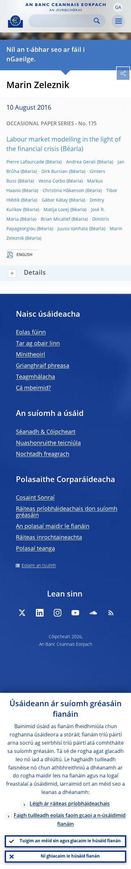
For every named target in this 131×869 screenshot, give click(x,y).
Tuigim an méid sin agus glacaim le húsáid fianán (70, 841)
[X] (22, 612)
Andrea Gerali (81, 162)
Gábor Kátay (55, 200)
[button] (118, 7)
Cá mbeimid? (33, 388)
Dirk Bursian (54, 171)
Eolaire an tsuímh (39, 565)
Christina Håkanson (63, 191)
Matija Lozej (56, 210)
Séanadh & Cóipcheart (45, 432)
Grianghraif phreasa (42, 366)
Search (97, 20)
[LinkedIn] (39, 612)
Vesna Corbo (51, 181)
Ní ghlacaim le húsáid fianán (70, 856)
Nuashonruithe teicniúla (48, 443)
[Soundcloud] (93, 612)
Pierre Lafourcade (25, 162)
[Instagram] (57, 612)
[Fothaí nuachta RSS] (111, 612)
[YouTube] (75, 612)
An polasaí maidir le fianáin (52, 526)
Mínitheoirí (30, 355)
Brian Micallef (55, 219)
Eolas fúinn (31, 332)
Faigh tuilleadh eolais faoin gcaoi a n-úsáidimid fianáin (70, 820)
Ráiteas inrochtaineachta (49, 538)
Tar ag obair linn (38, 344)
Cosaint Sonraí (35, 498)
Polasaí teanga (35, 549)
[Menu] (118, 21)
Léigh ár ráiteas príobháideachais (70, 804)
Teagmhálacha (35, 377)
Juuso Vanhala (73, 229)
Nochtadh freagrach (42, 454)
